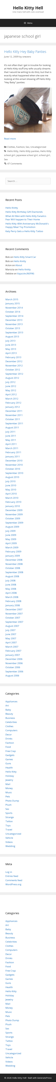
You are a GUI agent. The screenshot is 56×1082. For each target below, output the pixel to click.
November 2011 (14, 415)
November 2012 (14, 365)
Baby (8, 709)
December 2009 (13, 510)
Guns (8, 763)
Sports (8, 813)
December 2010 (13, 460)
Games (9, 759)
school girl (44, 155)
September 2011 (14, 423)
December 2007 (13, 609)
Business (10, 718)
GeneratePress (44, 1077)
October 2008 (12, 568)
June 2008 (10, 584)
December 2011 (13, 410)
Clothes (11, 146)
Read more (10, 138)
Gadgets (9, 755)
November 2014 (14, 307)
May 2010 (10, 489)
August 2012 (12, 377)
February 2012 (13, 402)
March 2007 (11, 646)
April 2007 (11, 642)
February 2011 (13, 452)
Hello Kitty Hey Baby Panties (25, 51)
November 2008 (14, 564)
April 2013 (11, 353)
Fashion (20, 146)
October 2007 (12, 617)
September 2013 (14, 332)
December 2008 (13, 559)
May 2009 (10, 539)
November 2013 (14, 324)
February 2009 (13, 551)
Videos (9, 842)
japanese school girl (27, 155)
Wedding (10, 846)
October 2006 (12, 667)
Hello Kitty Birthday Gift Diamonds (24, 211)
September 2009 (14, 522)
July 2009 (10, 530)
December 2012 (13, 361)
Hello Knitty (11, 207)
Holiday (9, 775)
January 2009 (12, 555)
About (18, 265)
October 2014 (12, 311)
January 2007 (12, 654)
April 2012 (11, 394)
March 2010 (11, 497)
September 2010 (14, 473)
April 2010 (11, 493)
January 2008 (12, 605)
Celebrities (11, 722)
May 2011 (10, 440)
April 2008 (11, 592)
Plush (8, 804)
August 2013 (12, 336)
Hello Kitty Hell (28, 8)
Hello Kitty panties (29, 151)
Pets (7, 796)
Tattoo (9, 821)
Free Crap (10, 751)
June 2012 (10, 386)
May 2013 (10, 349)
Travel (8, 829)
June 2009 (10, 535)
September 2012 (14, 373)
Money (9, 788)
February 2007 (13, 650)
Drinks (8, 738)
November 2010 (14, 464)
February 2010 (13, 501)
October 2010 (12, 468)
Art (7, 705)
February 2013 (13, 357)
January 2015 (12, 303)
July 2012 (10, 382)
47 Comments (14, 163)
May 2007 (10, 638)
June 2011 (10, 435)
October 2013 (12, 328)
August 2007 (12, 625)
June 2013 (10, 344)
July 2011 (10, 431)
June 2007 (10, 634)
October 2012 (12, 369)
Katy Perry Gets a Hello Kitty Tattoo (24, 231)
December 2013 (13, 320)
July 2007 (10, 630)
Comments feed (13, 880)
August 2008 (12, 576)
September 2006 (14, 671)
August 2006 (12, 675)
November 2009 (14, 514)
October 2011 (12, 419)
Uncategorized (38, 146)
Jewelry (9, 779)
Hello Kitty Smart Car (25, 257)
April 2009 (11, 543)
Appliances (11, 701)
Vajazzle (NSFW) (25, 273)
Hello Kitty (12, 151)
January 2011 (12, 456)
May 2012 (10, 390)
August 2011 (12, 427)
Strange (9, 817)
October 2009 (12, 518)
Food (8, 746)
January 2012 (12, 406)
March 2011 (11, 448)
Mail (7, 784)
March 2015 (11, 299)
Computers (11, 730)
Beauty (9, 713)
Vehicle (9, 837)
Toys (8, 825)
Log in (8, 872)
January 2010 (12, 506)
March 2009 (11, 547)
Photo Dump (12, 800)
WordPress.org (13, 884)
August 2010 (12, 477)
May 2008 (10, 588)
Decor (8, 734)
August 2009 (12, 526)
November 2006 (14, 663)
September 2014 (14, 315)
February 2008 (13, 601)
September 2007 (14, 621)
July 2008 (10, 580)
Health (9, 767)
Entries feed (11, 876)
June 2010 (10, 485)
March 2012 (11, 398)
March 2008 (11, 597)
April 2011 (11, 444)
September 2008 (14, 572)
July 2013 (10, 340)
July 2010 (10, 481)
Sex (27, 146)
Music (8, 792)
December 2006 (13, 659)
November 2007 (14, 613)
